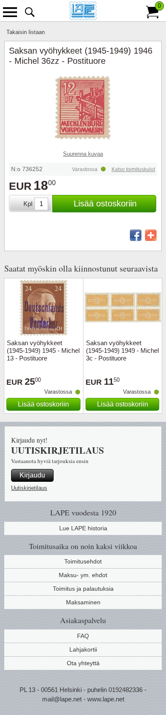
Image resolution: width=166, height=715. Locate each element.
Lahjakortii (83, 649)
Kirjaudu (32, 475)
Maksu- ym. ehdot (83, 575)
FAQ (83, 635)
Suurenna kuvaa (83, 154)
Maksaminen (83, 602)
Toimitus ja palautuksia (83, 588)
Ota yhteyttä (83, 663)
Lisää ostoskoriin (105, 203)
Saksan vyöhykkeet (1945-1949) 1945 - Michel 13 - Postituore (43, 350)
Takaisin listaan (25, 32)
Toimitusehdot (83, 561)
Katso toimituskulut (133, 169)
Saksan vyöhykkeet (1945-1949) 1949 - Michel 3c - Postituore (122, 350)
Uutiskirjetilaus (29, 488)
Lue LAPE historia (83, 528)
